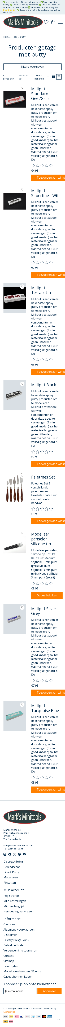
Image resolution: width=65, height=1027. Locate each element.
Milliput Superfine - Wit (45, 193)
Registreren (11, 896)
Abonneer (49, 991)
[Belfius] (27, 1017)
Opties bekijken (47, 595)
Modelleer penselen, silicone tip (41, 538)
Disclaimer (10, 935)
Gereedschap (11, 867)
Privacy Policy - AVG (16, 940)
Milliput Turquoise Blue (45, 708)
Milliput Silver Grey (43, 611)
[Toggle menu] (60, 22)
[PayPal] (5, 1022)
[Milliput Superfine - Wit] (14, 201)
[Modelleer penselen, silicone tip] (14, 544)
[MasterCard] (44, 1017)
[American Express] (49, 1017)
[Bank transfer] (5, 1017)
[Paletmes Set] (14, 487)
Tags (15, 36)
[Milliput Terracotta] (14, 298)
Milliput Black (43, 385)
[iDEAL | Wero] (11, 1017)
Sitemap (8, 961)
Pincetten (9, 883)
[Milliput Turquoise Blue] (14, 716)
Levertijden (10, 966)
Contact (8, 956)
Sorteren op (23, 77)
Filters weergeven (32, 67)
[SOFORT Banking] (17, 1017)
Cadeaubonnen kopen (17, 977)
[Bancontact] (22, 1017)
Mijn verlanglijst (13, 906)
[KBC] (33, 1017)
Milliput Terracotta (41, 290)
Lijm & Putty (11, 872)
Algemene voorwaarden (18, 929)
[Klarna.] (11, 1022)
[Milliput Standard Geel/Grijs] (14, 99)
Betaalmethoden (14, 945)
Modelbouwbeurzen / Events (22, 971)
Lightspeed (9, 1011)
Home (6, 36)
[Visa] (38, 1017)
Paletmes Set (43, 477)
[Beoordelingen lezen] (42, 166)
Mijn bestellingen (14, 901)
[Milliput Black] (14, 395)
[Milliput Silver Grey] (14, 619)
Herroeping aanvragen (18, 911)
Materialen (10, 877)
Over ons (9, 924)
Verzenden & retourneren (20, 950)
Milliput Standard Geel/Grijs (40, 93)
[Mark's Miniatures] (23, 22)
